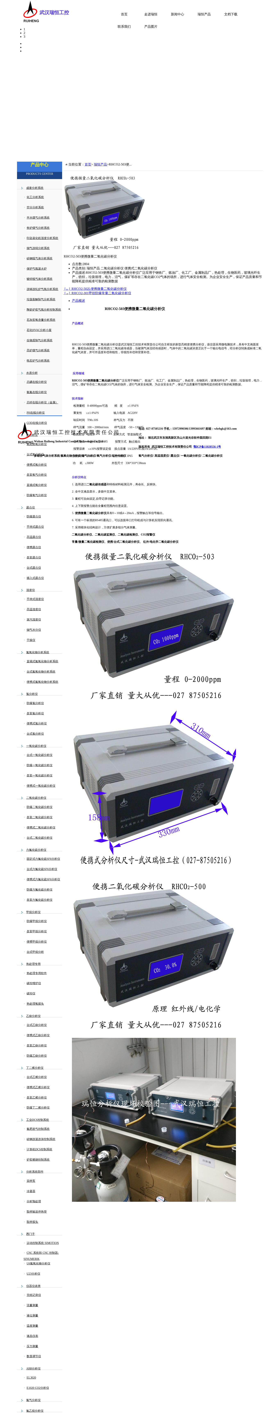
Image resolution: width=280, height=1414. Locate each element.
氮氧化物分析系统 (37, 652)
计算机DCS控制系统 (39, 1149)
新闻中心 (177, 14)
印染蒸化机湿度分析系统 (42, 238)
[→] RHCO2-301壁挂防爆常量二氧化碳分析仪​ (97, 293)
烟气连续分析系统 (38, 248)
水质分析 (32, 372)
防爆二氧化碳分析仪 (39, 807)
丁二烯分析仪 (34, 1067)
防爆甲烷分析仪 (37, 921)
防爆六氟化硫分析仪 (39, 889)
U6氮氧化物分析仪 (38, 1263)
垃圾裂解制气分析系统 (41, 299)
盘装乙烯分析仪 (37, 1097)
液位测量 (32, 1315)
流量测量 (32, 1305)
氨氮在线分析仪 (37, 392)
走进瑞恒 (150, 14)
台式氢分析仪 (35, 733)
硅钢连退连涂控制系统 (41, 1139)
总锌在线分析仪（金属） (42, 402)
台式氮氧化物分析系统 (41, 671)
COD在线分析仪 (37, 422)
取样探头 (32, 1221)
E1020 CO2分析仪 (38, 1387)
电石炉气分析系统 (38, 360)
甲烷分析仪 (33, 912)
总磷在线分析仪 (37, 382)
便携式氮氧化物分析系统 (42, 681)
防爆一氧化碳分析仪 (39, 765)
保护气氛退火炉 (37, 268)
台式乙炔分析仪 (37, 1025)
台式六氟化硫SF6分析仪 (42, 869)
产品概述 (78, 300)
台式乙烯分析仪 (37, 1077)
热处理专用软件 (37, 973)
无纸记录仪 (34, 1295)
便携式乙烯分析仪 (38, 1087)
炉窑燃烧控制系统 (38, 1159)
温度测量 (32, 1325)
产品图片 (150, 26)
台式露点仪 (34, 567)
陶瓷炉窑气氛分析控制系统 (44, 309)
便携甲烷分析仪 (37, 941)
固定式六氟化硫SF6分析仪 (43, 858)
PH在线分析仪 (36, 412)
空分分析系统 (35, 207)
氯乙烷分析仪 (34, 1410)
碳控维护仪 (34, 983)
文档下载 (230, 14)
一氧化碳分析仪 (36, 746)
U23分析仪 (33, 1273)
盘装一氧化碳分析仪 (39, 775)
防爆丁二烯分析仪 (38, 1107)
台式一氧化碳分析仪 (39, 755)
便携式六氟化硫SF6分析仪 (43, 879)
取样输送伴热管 (37, 1211)
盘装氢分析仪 (35, 713)
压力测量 (32, 1346)
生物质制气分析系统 (39, 340)
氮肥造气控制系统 (38, 1128)
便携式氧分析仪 (37, 464)
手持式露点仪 (35, 526)
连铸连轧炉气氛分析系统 (42, 289)
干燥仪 (31, 640)
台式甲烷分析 (35, 951)
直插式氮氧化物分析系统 (42, 661)
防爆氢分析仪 (35, 703)
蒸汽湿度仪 (34, 619)
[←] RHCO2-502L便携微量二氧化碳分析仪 (95, 289)
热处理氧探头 (35, 1003)
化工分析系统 (35, 197)
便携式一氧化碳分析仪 (41, 785)
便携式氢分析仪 (37, 723)
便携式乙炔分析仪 (38, 1035)
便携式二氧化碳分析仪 (41, 827)
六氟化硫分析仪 (36, 849)
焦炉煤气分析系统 (38, 227)
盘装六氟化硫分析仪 (39, 899)
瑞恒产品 (204, 14)
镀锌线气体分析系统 (39, 278)
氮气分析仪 (33, 1400)
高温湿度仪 (34, 609)
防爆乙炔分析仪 (37, 1055)
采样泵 (31, 1180)
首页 (124, 14)
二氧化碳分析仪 (36, 797)
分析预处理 (34, 1201)
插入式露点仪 (35, 578)
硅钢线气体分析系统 (39, 258)
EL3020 (31, 1377)
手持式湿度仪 (35, 599)
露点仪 (30, 507)
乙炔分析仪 (33, 1016)
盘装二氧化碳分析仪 (39, 817)
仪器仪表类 (33, 1286)
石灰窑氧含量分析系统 (41, 319)
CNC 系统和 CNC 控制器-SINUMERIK (41, 1256)
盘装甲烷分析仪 (37, 931)
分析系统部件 (34, 1171)
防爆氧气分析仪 (37, 495)
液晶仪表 (32, 1336)
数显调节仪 (34, 1356)
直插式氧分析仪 (37, 485)
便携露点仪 (34, 547)
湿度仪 (30, 590)
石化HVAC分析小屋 (39, 330)
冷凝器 (31, 1191)
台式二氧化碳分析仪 (39, 837)
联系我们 (124, 26)
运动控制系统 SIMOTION (43, 1243)
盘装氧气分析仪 (37, 474)
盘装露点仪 (34, 557)
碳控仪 (31, 993)
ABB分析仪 (33, 1368)
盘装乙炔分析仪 (37, 1045)
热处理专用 (33, 964)
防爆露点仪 (34, 516)
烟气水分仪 (34, 629)
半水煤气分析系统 (38, 217)
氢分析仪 (32, 694)
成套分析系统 (34, 188)
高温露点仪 (34, 537)
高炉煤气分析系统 (38, 350)
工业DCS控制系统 (37, 1119)
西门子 (30, 1234)
